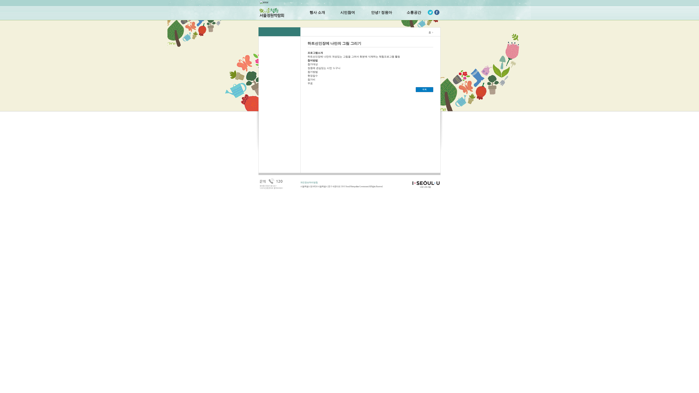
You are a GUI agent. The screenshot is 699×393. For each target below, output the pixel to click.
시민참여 (347, 12)
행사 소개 (317, 12)
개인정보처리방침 (309, 182)
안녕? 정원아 (381, 12)
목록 (424, 89)
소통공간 (414, 12)
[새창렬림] (436, 12)
